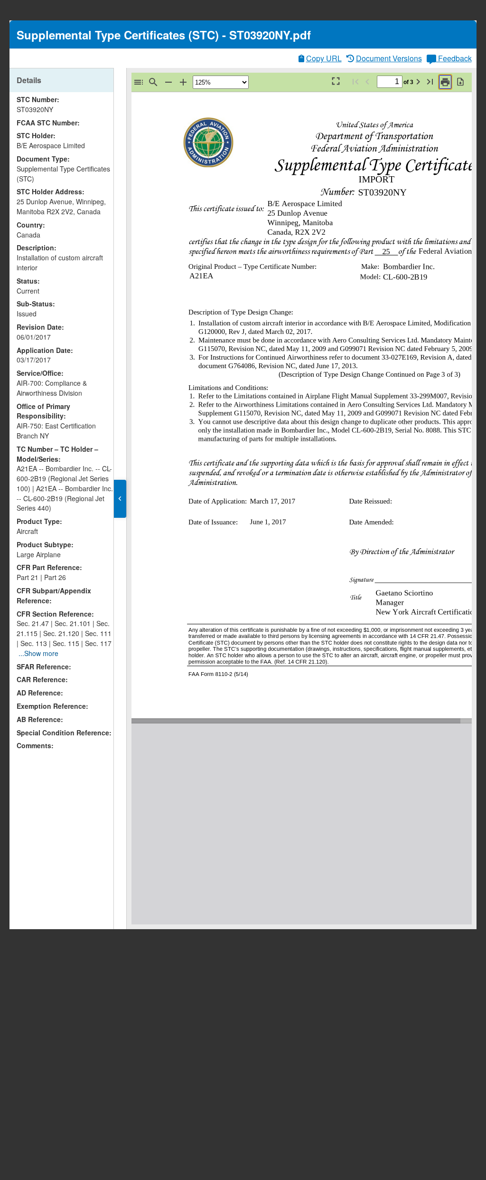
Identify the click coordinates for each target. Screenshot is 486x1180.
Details (29, 80)
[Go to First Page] (355, 81)
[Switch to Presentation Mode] (335, 81)
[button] (120, 499)
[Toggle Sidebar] (138, 82)
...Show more (38, 653)
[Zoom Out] (168, 82)
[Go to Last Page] (430, 81)
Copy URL (324, 58)
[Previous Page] (367, 81)
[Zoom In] (183, 82)
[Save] (460, 81)
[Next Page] (418, 81)
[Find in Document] (153, 82)
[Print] (445, 82)
